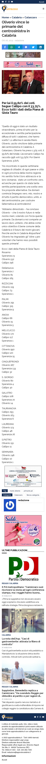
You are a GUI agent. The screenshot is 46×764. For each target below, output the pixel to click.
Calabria (17, 17)
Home (5, 17)
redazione (8, 596)
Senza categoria (33, 495)
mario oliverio (15, 491)
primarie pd (28, 491)
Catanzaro (31, 17)
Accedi (41, 2)
